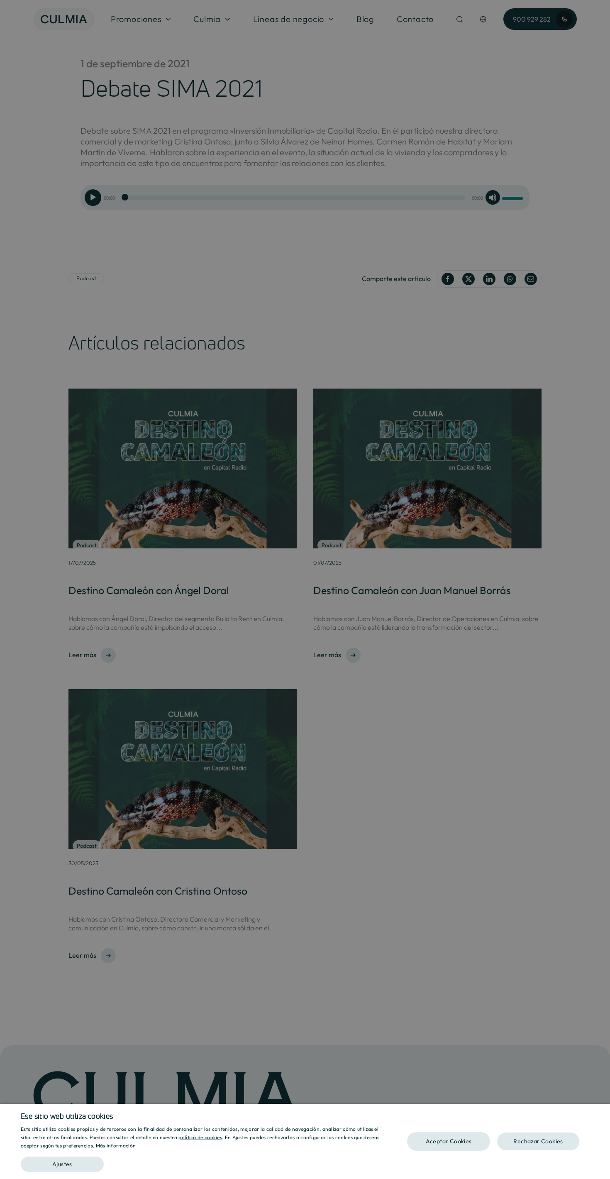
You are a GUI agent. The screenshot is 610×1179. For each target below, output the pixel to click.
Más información (116, 1145)
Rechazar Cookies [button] (538, 1141)
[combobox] (599, 1114)
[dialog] (305, 1141)
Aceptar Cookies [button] (449, 1141)
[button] (204, 1161)
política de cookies (200, 1137)
